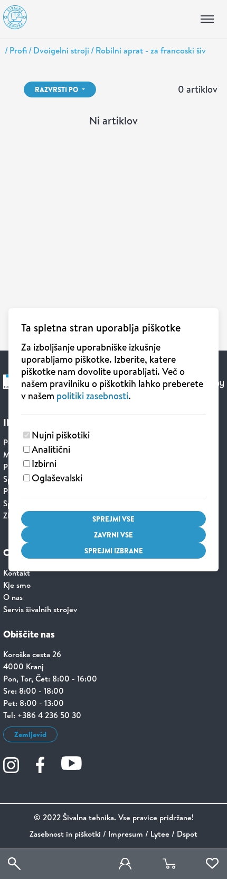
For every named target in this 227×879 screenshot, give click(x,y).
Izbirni (44, 463)
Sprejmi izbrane (113, 550)
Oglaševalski (57, 478)
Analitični (51, 449)
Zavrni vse (113, 535)
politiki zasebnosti (92, 395)
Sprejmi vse (113, 519)
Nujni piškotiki (61, 435)
